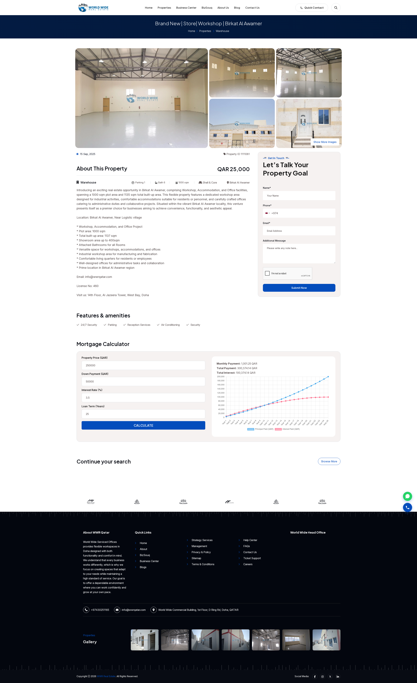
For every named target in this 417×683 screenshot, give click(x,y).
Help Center (250, 540)
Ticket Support (252, 558)
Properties (164, 7)
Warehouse (222, 31)
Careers (247, 564)
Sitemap (196, 558)
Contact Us (252, 7)
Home (148, 7)
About (143, 549)
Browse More (329, 461)
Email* (266, 223)
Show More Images (325, 142)
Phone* (267, 205)
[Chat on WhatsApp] (407, 495)
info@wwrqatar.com (134, 609)
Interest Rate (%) (92, 390)
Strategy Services (202, 540)
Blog (237, 7)
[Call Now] (407, 506)
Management (199, 546)
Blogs (143, 567)
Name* (267, 187)
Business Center (186, 7)
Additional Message (274, 240)
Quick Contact (314, 7)
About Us (223, 7)
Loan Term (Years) (93, 406)
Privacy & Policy (201, 552)
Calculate (143, 425)
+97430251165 (100, 609)
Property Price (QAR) (95, 357)
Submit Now (299, 287)
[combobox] (267, 213)
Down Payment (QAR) (95, 373)
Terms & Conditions (203, 564)
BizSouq (207, 7)
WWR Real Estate (106, 676)
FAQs (246, 546)
